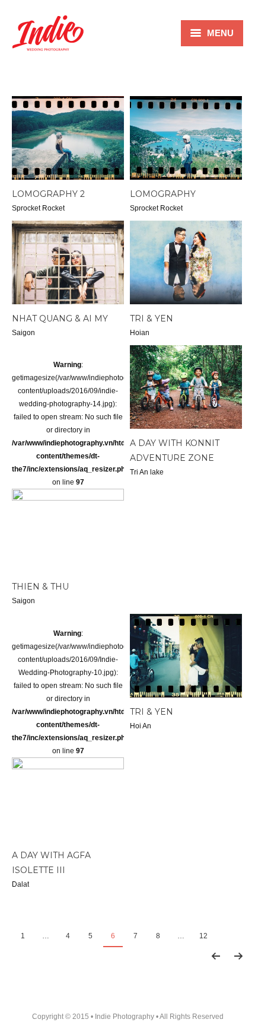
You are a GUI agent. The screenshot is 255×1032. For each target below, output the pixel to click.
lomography (163, 194)
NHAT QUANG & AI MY (60, 318)
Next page (238, 956)
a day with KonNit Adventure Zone (174, 450)
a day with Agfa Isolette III (51, 862)
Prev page (215, 956)
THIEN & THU (40, 586)
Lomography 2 (48, 194)
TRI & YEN (151, 318)
